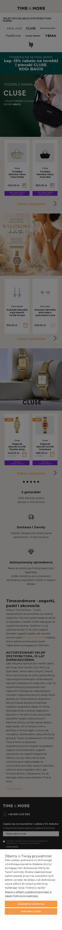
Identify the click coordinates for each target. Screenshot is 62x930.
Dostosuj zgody (31, 911)
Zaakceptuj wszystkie (31, 904)
